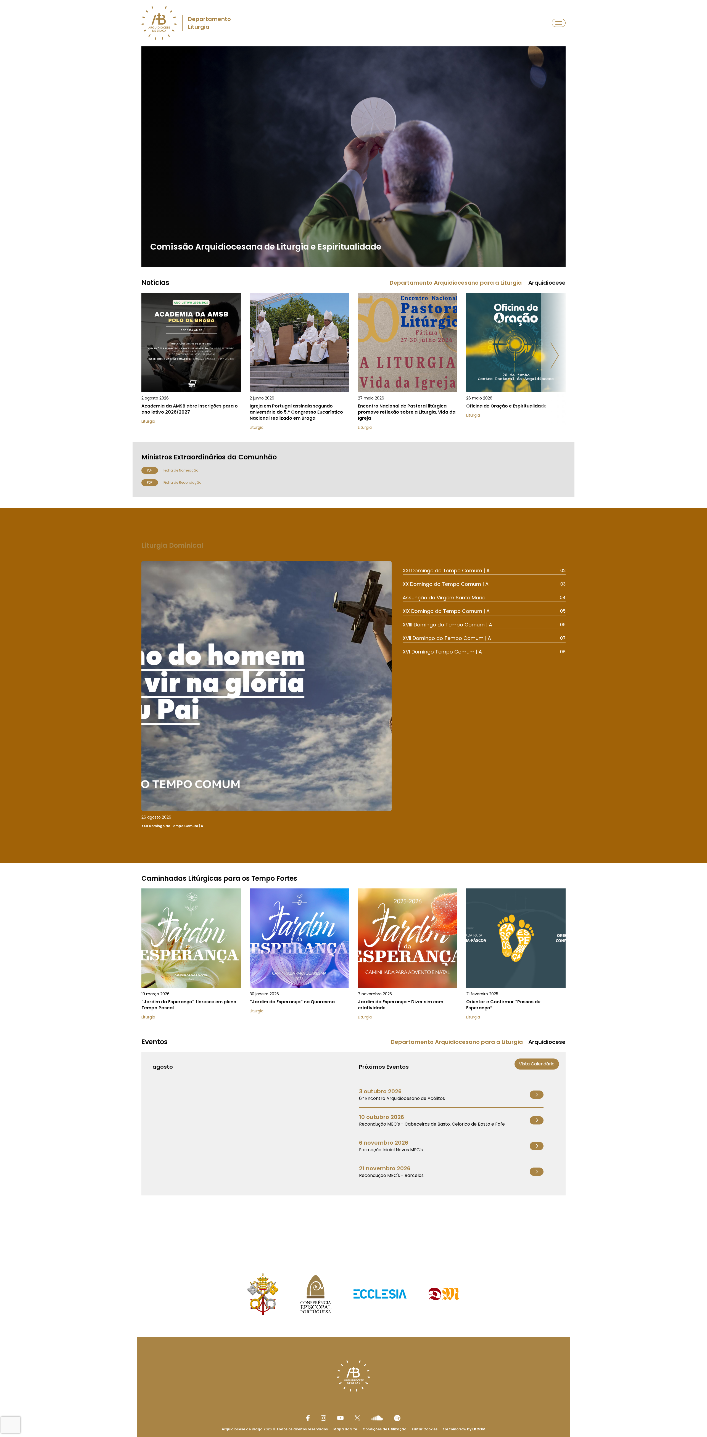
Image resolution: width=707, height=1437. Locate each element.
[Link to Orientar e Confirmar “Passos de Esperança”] (516, 957)
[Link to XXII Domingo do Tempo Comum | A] (266, 695)
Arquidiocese (547, 283)
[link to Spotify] (397, 1418)
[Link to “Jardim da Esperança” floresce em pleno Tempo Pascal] (191, 957)
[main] (353, 637)
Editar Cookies (424, 1429)
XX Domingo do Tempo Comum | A (446, 584)
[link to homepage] (159, 23)
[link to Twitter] (357, 1417)
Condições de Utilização (384, 1429)
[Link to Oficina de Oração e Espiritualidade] (516, 362)
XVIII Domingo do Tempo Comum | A (447, 624)
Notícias (155, 282)
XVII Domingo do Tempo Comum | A (447, 638)
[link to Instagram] (323, 1418)
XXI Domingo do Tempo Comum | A (446, 570)
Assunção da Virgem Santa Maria (444, 597)
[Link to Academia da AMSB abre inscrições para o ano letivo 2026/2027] (191, 362)
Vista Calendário (537, 1064)
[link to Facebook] (308, 1418)
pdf (149, 470)
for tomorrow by (464, 1429)
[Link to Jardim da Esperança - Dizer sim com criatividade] (407, 957)
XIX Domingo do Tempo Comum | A (446, 611)
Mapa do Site (345, 1429)
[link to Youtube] (340, 1418)
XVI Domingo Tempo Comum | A (442, 651)
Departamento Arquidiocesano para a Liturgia (456, 283)
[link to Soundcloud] (377, 1417)
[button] (554, 356)
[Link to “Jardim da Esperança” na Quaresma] (299, 957)
